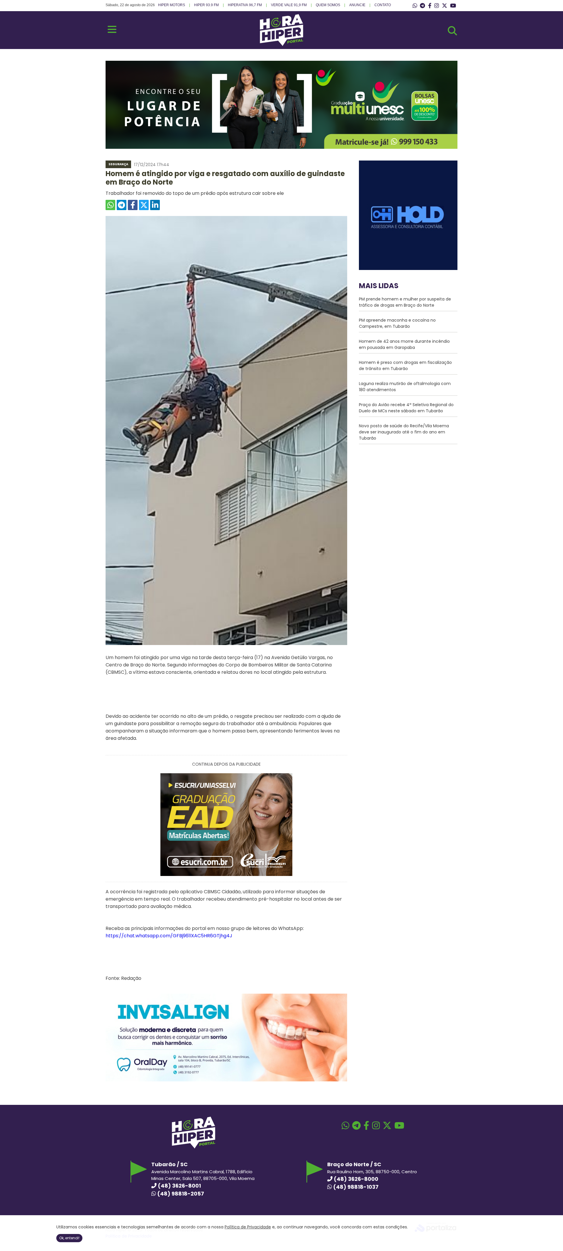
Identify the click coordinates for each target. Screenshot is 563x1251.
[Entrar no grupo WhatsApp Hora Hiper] (415, 6)
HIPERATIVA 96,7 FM (245, 5)
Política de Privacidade (248, 1227)
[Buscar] (452, 31)
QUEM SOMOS (328, 5)
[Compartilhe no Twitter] (144, 205)
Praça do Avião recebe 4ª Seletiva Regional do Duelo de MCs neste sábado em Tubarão (406, 408)
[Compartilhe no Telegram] (121, 205)
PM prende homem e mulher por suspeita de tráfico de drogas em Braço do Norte (405, 302)
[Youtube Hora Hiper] (453, 6)
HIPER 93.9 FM (206, 5)
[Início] (281, 44)
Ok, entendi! (69, 1237)
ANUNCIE (357, 5)
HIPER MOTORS (171, 5)
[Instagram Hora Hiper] (436, 6)
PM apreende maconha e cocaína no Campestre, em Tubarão (397, 323)
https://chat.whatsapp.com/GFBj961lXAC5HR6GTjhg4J (169, 935)
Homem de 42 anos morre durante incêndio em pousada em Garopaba (404, 344)
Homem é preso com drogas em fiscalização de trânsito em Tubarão (405, 365)
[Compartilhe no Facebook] (133, 205)
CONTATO (382, 5)
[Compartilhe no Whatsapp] (110, 205)
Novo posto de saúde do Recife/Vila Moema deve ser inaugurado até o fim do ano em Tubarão (404, 432)
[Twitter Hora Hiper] (444, 6)
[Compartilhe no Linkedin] (155, 205)
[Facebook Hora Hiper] (429, 6)
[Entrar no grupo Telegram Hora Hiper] (422, 6)
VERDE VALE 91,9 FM (289, 5)
